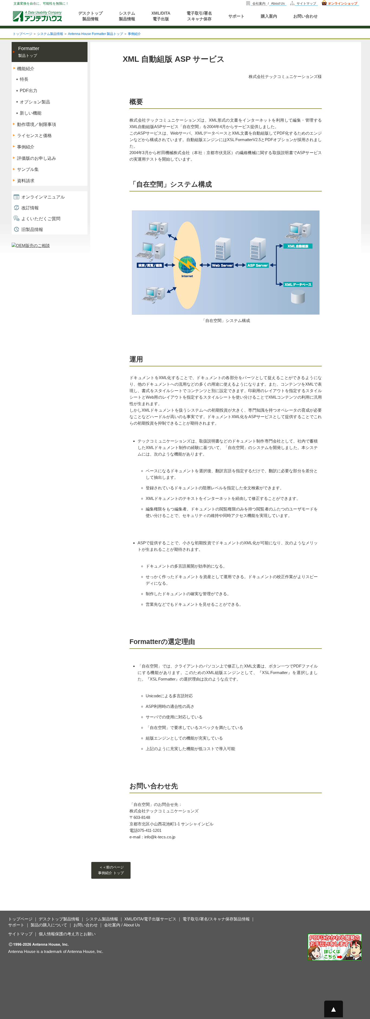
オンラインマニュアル (43, 197)
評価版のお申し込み (36, 158)
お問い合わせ (305, 16)
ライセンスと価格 (34, 135)
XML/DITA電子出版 (160, 16)
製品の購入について (49, 925)
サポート (236, 16)
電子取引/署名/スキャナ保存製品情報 (216, 919)
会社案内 (258, 3)
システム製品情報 (127, 16)
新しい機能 (30, 113)
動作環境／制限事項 (36, 124)
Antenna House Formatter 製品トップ (95, 34)
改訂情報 (30, 208)
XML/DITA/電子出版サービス (150, 919)
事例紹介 (134, 34)
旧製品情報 (32, 229)
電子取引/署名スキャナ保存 (199, 16)
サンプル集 (28, 169)
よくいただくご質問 (40, 218)
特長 (24, 79)
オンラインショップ (342, 3)
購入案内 (269, 16)
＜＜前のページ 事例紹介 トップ (111, 870)
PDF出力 (28, 90)
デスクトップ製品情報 (90, 16)
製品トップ (28, 52)
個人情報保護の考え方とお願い (67, 934)
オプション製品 (35, 102)
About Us (278, 3)
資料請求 (25, 180)
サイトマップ (306, 3)
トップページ (22, 34)
